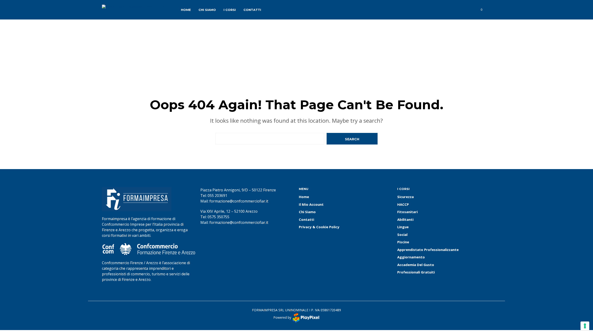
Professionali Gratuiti (416, 272)
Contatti (252, 10)
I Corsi (230, 10)
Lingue (403, 227)
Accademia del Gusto (415, 264)
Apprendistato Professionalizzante (428, 249)
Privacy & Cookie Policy (319, 227)
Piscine (403, 242)
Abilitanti (405, 219)
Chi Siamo (207, 10)
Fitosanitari (407, 211)
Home (186, 10)
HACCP (403, 204)
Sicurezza (405, 196)
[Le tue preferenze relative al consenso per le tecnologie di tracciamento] (584, 325)
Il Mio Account (311, 204)
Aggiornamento (411, 257)
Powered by (282, 317)
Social (402, 234)
